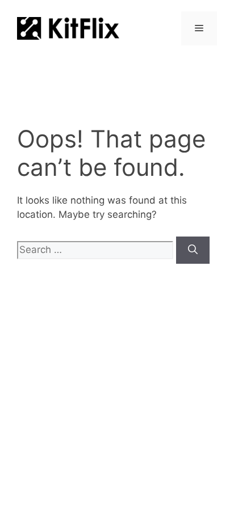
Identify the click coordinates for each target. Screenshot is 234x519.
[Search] (193, 250)
